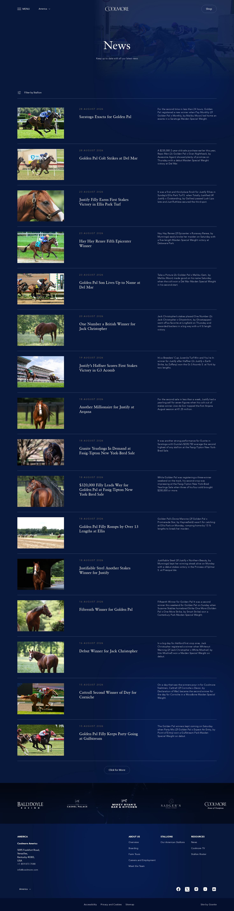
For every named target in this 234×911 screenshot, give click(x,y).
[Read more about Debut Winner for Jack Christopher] (117, 657)
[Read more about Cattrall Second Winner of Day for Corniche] (117, 698)
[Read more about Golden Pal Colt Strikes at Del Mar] (117, 164)
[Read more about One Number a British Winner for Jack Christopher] (117, 330)
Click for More (117, 770)
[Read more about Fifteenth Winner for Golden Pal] (117, 615)
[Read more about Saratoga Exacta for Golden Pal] (117, 123)
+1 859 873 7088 (26, 864)
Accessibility (90, 904)
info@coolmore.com (27, 869)
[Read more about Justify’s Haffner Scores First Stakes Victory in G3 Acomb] (117, 371)
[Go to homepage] (117, 9)
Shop (209, 9)
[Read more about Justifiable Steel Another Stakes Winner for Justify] (117, 574)
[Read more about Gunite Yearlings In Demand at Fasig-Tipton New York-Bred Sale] (117, 452)
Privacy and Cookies (111, 904)
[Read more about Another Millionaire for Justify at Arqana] (117, 413)
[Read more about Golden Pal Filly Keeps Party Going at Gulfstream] (117, 740)
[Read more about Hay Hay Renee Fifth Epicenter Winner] (117, 247)
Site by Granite (209, 904)
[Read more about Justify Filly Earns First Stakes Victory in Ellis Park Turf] (117, 206)
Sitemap (130, 904)
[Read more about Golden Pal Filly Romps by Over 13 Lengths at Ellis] (117, 532)
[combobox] (44, 9)
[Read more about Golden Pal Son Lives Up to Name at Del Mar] (117, 289)
